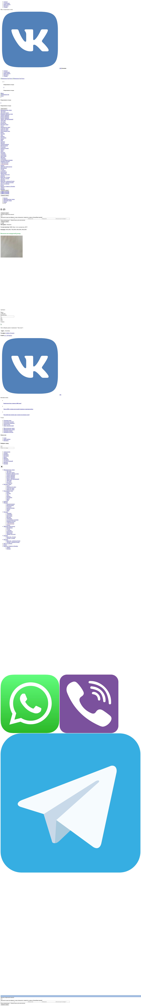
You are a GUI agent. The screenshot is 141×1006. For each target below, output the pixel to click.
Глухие (2, 169)
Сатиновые (3, 154)
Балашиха (6, 454)
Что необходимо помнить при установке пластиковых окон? (17, 414)
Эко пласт (3, 111)
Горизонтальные (5, 144)
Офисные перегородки (6, 166)
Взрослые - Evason (5, 177)
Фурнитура (3, 123)
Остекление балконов (9, 423)
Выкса (5, 457)
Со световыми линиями (7, 160)
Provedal (3, 133)
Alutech (2, 187)
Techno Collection (5, 115)
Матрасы (3, 179)
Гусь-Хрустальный (8, 461)
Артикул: (3, 309)
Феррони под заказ (5, 127)
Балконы (3, 141)
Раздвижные (4, 172)
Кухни (2, 185)
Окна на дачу (7, 424)
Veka (2, 135)
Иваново (6, 462)
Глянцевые (3, 158)
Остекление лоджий (9, 421)
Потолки (3, 152)
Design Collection (5, 116)
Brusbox (3, 136)
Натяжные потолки (8, 432)
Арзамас (6, 453)
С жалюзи (3, 170)
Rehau (2, 132)
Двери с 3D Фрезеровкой (7, 119)
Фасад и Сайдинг (5, 183)
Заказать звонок (4, 190)
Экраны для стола (5, 174)
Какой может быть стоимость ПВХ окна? (12, 403)
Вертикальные (4, 145)
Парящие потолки (5, 161)
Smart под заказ (4, 129)
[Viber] (89, 732)
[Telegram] (70, 872)
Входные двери (4, 124)
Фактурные (3, 156)
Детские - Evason (5, 178)
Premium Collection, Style (7, 114)
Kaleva (2, 139)
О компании (7, 3)
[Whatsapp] (30, 732)
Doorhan (3, 189)
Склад (2, 126)
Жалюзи (3, 143)
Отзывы (6, 7)
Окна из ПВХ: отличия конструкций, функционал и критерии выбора (18, 409)
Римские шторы (5, 148)
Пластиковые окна (5, 131)
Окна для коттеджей (9, 425)
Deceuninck (3, 137)
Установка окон (7, 420)
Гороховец (6, 459)
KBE (2, 140)
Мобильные (4, 173)
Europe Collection (5, 118)
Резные (2, 165)
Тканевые (3, 153)
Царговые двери (8, 200)
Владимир (6, 455)
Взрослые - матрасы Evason (7, 181)
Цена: (2, 312)
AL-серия (3, 122)
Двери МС (3, 120)
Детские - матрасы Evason (7, 182)
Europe (5, 202)
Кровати (3, 176)
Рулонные (3, 147)
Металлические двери (9, 428)
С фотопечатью (4, 162)
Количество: (4, 315)
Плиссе (2, 149)
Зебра (2, 151)
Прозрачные (4, 168)
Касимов (6, 463)
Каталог (6, 198)
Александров (7, 451)
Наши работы (7, 4)
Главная (5, 1)
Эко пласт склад (5, 112)
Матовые (3, 157)
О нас (5, 437)
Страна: (2, 321)
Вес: (2, 319)
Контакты (6, 5)
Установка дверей (8, 430)
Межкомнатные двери (6, 110)
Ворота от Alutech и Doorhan (8, 186)
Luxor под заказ (4, 128)
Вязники (6, 458)
